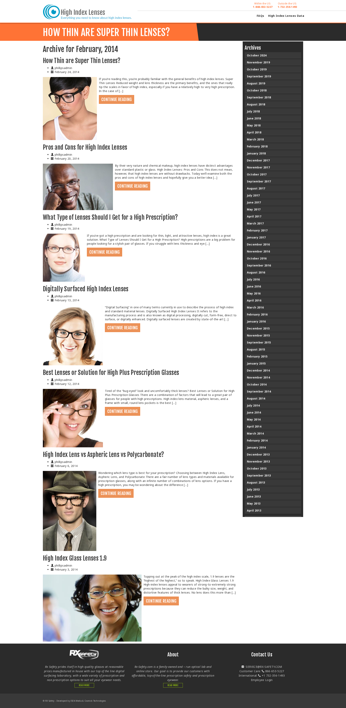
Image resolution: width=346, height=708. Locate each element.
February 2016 (257, 314)
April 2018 (254, 132)
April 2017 (254, 216)
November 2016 (258, 251)
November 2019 (258, 62)
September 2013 (259, 475)
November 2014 (258, 377)
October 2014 (257, 384)
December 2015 (258, 328)
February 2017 (257, 230)
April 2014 (254, 426)
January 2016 (256, 321)
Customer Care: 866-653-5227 (261, 671)
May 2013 (254, 503)
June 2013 (254, 496)
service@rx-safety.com (263, 667)
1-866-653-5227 (262, 5)
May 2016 (254, 293)
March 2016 (255, 307)
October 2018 (257, 90)
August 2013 (256, 482)
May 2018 (254, 125)
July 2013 (253, 489)
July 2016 (253, 279)
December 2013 (258, 454)
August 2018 (256, 104)
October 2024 (257, 55)
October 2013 (257, 468)
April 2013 (254, 510)
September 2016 (259, 265)
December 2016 (258, 244)
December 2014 (258, 370)
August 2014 (256, 398)
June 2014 (254, 412)
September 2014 (259, 391)
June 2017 (254, 202)
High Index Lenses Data (286, 16)
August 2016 (256, 272)
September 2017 (259, 181)
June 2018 (254, 118)
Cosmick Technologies (95, 700)
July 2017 (253, 195)
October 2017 (257, 174)
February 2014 (257, 440)
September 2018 (259, 97)
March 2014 (255, 433)
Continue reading (116, 99)
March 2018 (255, 139)
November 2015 (258, 335)
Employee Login (262, 680)
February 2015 (257, 356)
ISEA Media (76, 700)
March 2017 (255, 223)
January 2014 (256, 447)
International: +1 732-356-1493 (262, 675)
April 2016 (254, 300)
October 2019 (257, 69)
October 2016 (257, 258)
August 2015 (256, 349)
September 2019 (259, 76)
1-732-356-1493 (287, 5)
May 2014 (254, 419)
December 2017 (258, 160)
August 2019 (256, 83)
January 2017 (256, 237)
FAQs (260, 16)
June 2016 (254, 286)
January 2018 (256, 153)
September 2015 (259, 342)
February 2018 (257, 146)
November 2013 (258, 461)
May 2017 (254, 209)
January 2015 (256, 363)
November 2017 (258, 167)
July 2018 (253, 111)
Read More (84, 685)
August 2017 (256, 188)
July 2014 (253, 405)
